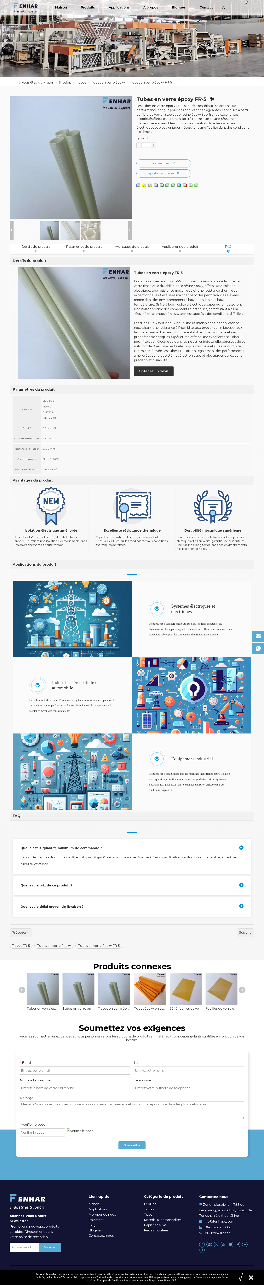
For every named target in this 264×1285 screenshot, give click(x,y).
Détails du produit (36, 246)
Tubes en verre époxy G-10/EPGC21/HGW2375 (78, 1008)
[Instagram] (230, 1244)
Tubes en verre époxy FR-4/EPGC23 (43, 1008)
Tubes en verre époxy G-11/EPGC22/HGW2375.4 (114, 1008)
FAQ (228, 246)
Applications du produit (180, 246)
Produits (88, 7)
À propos (150, 7)
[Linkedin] (209, 1244)
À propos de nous (102, 1214)
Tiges (148, 1214)
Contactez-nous (101, 1235)
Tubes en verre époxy (54, 946)
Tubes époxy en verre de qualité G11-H (150, 1008)
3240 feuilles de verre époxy (186, 1008)
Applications (119, 7)
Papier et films (155, 1225)
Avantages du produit (132, 246)
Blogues (179, 7)
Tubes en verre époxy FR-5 (99, 946)
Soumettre (132, 1145)
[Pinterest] (237, 1244)
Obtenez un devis (154, 371)
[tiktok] (202, 1250)
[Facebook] (202, 1244)
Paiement (96, 1220)
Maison (61, 7)
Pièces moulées (156, 1230)
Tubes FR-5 (21, 946)
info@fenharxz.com (219, 1221)
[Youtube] (223, 1244)
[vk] (245, 1244)
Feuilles (150, 1204)
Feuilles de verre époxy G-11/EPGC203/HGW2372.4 (221, 1008)
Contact (206, 7)
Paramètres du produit (84, 246)
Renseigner (161, 163)
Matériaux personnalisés (162, 1220)
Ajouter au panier (161, 173)
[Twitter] (216, 1244)
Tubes (149, 1209)
